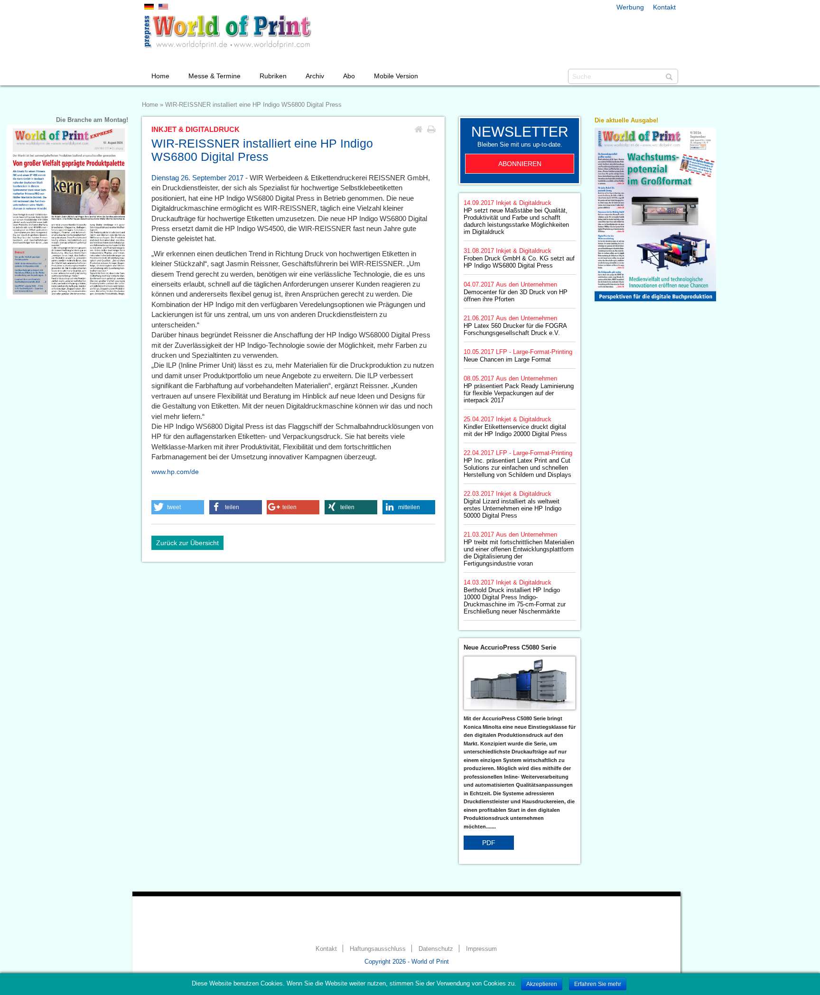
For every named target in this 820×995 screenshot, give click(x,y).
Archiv (315, 76)
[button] (177, 507)
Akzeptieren (541, 984)
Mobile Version (396, 76)
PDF (488, 842)
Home (160, 76)
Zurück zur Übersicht (187, 543)
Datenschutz (436, 949)
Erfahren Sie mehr (597, 984)
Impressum (481, 949)
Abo (349, 76)
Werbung (630, 7)
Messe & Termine (214, 76)
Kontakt (664, 7)
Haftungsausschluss (378, 949)
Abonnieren (519, 163)
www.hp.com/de (175, 471)
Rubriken (273, 76)
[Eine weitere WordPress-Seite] (227, 32)
